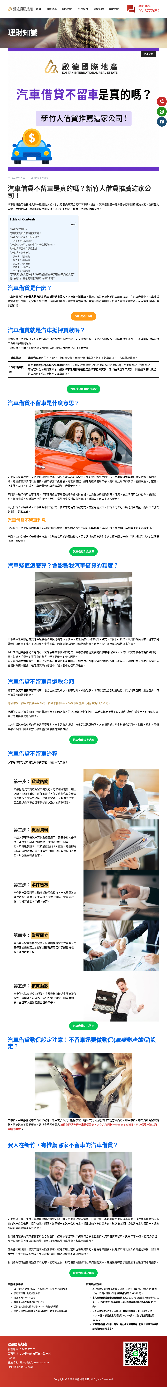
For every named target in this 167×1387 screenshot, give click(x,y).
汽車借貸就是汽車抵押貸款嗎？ (25, 233)
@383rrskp (26, 1366)
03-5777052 (28, 1349)
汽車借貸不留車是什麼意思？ (24, 237)
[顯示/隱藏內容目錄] (71, 224)
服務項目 (83, 8)
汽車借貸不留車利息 (22, 241)
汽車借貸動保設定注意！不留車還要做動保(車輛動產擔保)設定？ (42, 274)
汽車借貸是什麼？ (18, 229)
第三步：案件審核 (21, 263)
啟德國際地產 (82, 1379)
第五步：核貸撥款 (21, 271)
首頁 (38, 8)
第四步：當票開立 (21, 267)
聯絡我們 (114, 8)
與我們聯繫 (148, 8)
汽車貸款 (148, 54)
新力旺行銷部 (41, 177)
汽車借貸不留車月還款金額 (23, 248)
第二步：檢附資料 (21, 260)
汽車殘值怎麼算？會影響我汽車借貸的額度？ (32, 244)
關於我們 (67, 8)
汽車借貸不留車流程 (19, 252)
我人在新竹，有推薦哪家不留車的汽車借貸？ (32, 278)
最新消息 (52, 8)
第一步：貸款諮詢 (21, 256)
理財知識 (99, 8)
